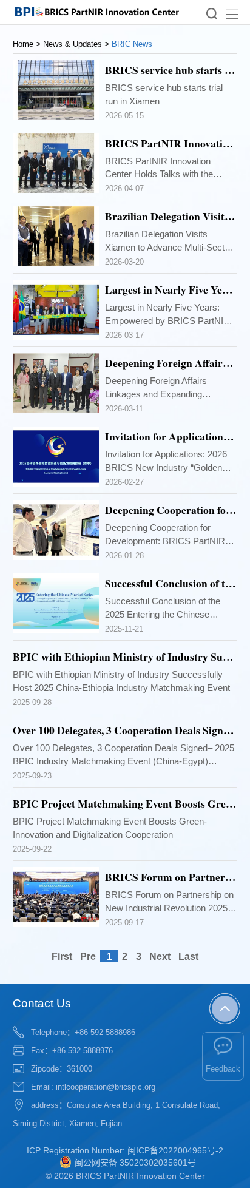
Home (23, 44)
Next (160, 956)
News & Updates (72, 44)
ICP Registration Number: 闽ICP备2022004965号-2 (125, 1150)
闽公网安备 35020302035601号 (135, 1162)
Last (188, 956)
